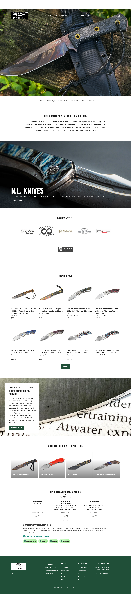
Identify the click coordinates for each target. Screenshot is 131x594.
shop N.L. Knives (18, 200)
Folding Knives (49, 564)
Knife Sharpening (61, 15)
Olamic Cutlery (65, 570)
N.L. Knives (64, 574)
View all (65, 366)
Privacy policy (82, 577)
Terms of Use (82, 574)
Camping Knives (49, 576)
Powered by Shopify (72, 587)
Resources (85, 15)
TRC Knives (64, 567)
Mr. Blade (64, 577)
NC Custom (64, 580)
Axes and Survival (50, 580)
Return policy (82, 570)
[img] (65, 495)
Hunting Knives (49, 573)
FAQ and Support (83, 580)
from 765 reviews (65, 497)
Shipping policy (82, 567)
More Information (16, 428)
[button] (64, 520)
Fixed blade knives (50, 567)
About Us (74, 15)
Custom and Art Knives (51, 570)
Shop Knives (45, 15)
